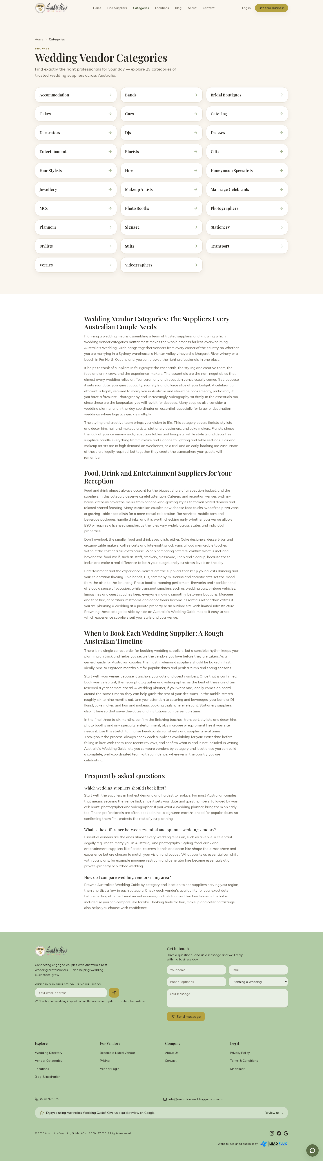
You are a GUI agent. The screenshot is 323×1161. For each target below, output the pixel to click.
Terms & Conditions (244, 1061)
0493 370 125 (50, 1099)
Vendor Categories (48, 1061)
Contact (209, 8)
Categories (141, 8)
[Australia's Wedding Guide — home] (51, 8)
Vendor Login (109, 1069)
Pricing (105, 1061)
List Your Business (272, 8)
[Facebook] (279, 1133)
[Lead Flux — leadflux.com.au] (273, 1144)
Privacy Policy (240, 1053)
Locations (162, 8)
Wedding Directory (48, 1053)
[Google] (286, 1133)
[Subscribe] (114, 993)
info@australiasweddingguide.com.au (196, 1099)
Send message (188, 1016)
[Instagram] (272, 1133)
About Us (171, 1053)
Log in (246, 8)
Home (97, 8)
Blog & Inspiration (47, 1077)
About (192, 8)
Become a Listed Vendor (117, 1053)
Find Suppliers (117, 8)
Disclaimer (237, 1069)
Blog (178, 8)
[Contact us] (312, 1150)
